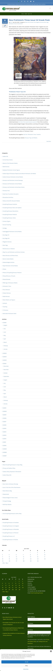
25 (2, 561)
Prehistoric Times (12, 23)
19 (9, 559)
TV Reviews (5, 310)
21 (23, 559)
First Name (30, 623)
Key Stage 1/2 (6, 235)
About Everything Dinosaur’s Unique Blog (12, 464)
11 (2, 556)
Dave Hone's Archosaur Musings (10, 484)
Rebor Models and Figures (9, 300)
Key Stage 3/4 (6, 238)
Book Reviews (6, 166)
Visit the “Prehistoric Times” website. (32, 134)
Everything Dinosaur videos (9, 218)
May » (7, 563)
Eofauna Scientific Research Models (11, 200)
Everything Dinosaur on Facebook (11, 522)
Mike (11, 22)
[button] (51, 651)
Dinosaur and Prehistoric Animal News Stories (13, 187)
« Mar (3, 563)
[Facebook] (2, 607)
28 (23, 561)
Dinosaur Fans (33, 22)
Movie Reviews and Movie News (10, 255)
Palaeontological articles (8, 262)
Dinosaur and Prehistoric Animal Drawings (13, 180)
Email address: (31, 617)
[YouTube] (9, 607)
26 (9, 561)
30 (37, 561)
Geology (5, 228)
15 (30, 556)
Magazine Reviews (40, 22)
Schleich (5, 303)
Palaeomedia (6, 494)
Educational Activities (8, 197)
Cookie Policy (25, 669)
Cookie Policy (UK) (7, 475)
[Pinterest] (6, 607)
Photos (4, 269)
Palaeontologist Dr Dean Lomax (10, 497)
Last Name (30, 629)
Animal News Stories (8, 159)
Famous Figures (6, 221)
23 (37, 559)
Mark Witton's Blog (7, 490)
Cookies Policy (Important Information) (12, 471)
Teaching (5, 306)
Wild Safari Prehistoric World (9, 313)
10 (44, 554)
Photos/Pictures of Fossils (9, 276)
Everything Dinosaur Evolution (10, 204)
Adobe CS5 (27, 22)
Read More (49, 141)
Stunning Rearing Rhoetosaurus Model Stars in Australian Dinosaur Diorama (13, 629)
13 (16, 556)
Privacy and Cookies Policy (9, 468)
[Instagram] (13, 607)
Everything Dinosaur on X (9, 536)
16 (37, 556)
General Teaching (7, 224)
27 (16, 561)
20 (16, 559)
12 (9, 556)
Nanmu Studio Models (8, 259)
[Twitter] (4, 607)
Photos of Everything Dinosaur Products (12, 272)
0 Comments (19, 23)
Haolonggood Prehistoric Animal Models (12, 231)
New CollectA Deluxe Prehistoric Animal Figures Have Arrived (12, 618)
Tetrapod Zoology (7, 501)
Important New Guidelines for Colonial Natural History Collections (13, 634)
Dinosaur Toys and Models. (31, 137)
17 (44, 556)
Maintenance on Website (9, 248)
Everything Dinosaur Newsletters (10, 211)
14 (23, 556)
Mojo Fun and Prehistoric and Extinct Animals (14, 252)
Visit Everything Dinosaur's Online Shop (12, 513)
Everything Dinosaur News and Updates (12, 207)
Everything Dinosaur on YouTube (10, 539)
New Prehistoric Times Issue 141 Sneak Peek (29, 20)
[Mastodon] (11, 607)
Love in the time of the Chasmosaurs (11, 487)
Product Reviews (7, 293)
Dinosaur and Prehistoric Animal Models (12, 183)
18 (2, 559)
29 (30, 561)
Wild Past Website (7, 504)
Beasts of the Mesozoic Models (10, 163)
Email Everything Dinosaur (37, 593)
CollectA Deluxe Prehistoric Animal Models (13, 177)
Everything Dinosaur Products (10, 214)
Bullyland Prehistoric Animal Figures (11, 170)
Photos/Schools (6, 279)
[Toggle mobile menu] (50, 8)
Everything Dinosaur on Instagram (11, 526)
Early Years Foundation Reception (11, 194)
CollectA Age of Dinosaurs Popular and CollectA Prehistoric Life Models (19, 173)
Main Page (46, 22)
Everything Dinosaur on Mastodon (11, 529)
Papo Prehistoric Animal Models (10, 265)
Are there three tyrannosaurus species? (28, 122)
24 (44, 559)
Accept (26, 661)
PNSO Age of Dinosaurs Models (10, 282)
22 (30, 559)
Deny (26, 665)
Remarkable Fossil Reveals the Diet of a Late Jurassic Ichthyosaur (13, 623)
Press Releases (6, 289)
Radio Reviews (6, 296)
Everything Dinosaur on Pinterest (10, 532)
